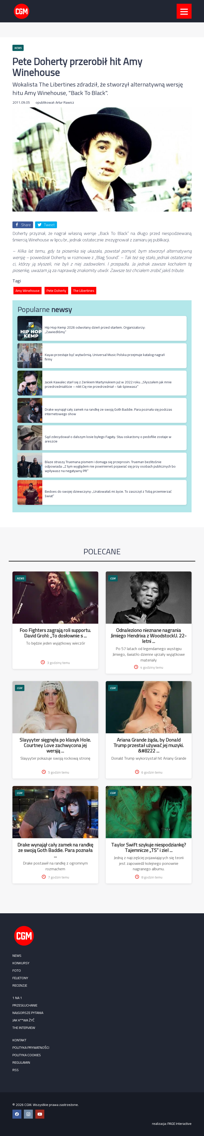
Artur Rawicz (64, 102)
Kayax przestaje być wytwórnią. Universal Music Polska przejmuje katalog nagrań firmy (105, 356)
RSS (15, 1070)
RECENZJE (19, 985)
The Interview (23, 1027)
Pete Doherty (56, 290)
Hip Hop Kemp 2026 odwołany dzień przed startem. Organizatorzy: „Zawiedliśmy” (95, 329)
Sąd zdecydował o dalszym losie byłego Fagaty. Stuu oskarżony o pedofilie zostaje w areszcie (108, 439)
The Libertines (83, 290)
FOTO (16, 970)
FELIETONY (20, 978)
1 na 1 (17, 998)
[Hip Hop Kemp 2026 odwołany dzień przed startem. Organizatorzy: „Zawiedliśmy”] (29, 318)
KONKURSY (20, 963)
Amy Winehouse (27, 290)
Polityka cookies (26, 1055)
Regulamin (21, 1062)
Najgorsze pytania (27, 1012)
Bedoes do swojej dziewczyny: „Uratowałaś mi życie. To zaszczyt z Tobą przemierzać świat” (108, 493)
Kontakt (19, 1040)
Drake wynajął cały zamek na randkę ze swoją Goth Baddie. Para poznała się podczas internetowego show (108, 411)
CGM (113, 578)
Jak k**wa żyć (23, 1020)
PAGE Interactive (179, 1123)
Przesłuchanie (24, 1005)
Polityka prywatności (30, 1047)
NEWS (20, 578)
